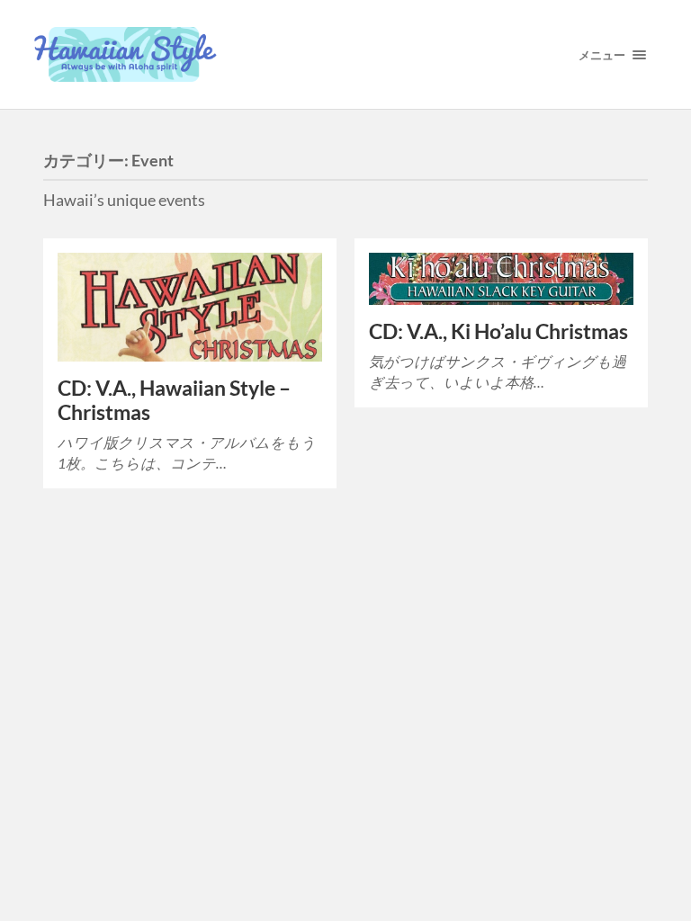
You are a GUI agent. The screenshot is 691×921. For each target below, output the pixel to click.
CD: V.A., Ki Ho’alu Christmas (498, 331)
